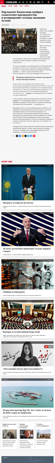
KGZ (23, 2)
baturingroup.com (38, 460)
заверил (15, 100)
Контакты (5, 457)
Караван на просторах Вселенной (24, 425)
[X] (17, 136)
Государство (13, 25)
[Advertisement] (27, 150)
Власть (18, 25)
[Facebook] (31, 136)
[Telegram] (28, 136)
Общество (23, 25)
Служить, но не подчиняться (43, 425)
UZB (34, 2)
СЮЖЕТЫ (27, 6)
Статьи (10, 6)
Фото (21, 6)
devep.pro (35, 461)
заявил (28, 93)
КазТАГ (48, 42)
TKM (30, 2)
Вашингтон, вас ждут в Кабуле (9, 425)
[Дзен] (25, 136)
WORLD (38, 2)
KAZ (20, 2)
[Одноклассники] (23, 136)
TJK (27, 2)
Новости (3, 6)
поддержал (34, 130)
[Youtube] (34, 136)
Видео (15, 6)
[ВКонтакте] (20, 136)
